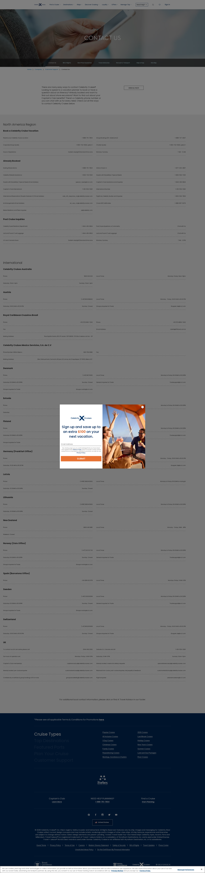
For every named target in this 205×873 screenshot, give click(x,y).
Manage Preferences (186, 870)
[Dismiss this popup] (142, 407)
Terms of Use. (145, 871)
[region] (102, 869)
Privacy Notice (117, 871)
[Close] (201, 869)
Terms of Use (77, 449)
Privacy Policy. (81, 453)
